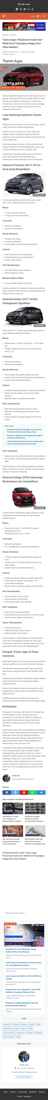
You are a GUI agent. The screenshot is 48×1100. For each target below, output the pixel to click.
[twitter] (15, 792)
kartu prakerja (8, 1037)
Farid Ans (24, 1065)
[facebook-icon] (17, 9)
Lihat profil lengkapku (24, 1077)
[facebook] (6, 792)
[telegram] (41, 792)
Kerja (16, 1028)
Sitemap (42, 1092)
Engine (31, 1024)
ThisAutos (27, 1096)
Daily (38, 1024)
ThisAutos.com (29, 779)
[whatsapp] (32, 792)
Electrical (23, 1024)
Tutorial (15, 1024)
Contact (13, 1092)
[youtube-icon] (25, 9)
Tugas (23, 1028)
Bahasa (30, 1033)
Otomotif (7, 1024)
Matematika (8, 1028)
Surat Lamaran (9, 1033)
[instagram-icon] (21, 9)
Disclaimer (33, 1092)
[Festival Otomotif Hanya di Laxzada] (24, 30)
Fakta (18, 1037)
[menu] (5, 16)
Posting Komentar (8, 54)
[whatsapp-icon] (29, 9)
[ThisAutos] (24, 4)
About (5, 1092)
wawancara (21, 1033)
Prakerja (39, 1033)
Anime (30, 1028)
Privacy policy (22, 1092)
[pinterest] (24, 792)
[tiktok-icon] (32, 9)
